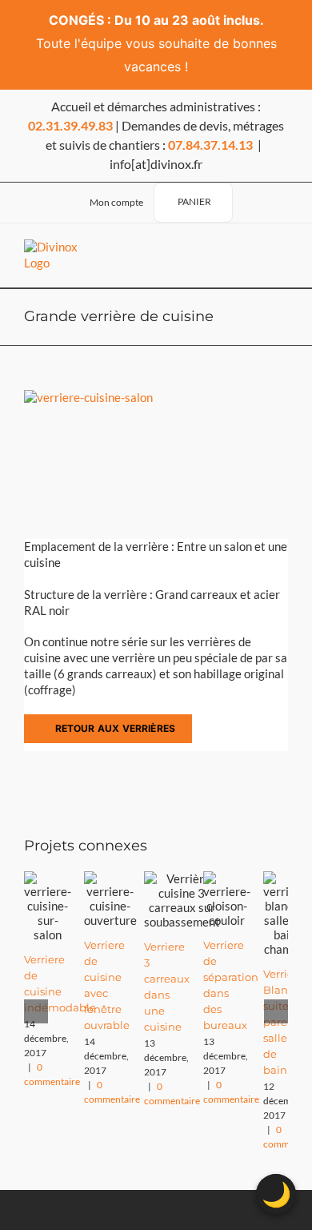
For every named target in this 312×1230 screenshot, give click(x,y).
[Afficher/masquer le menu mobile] (275, 255)
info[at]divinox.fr (156, 163)
